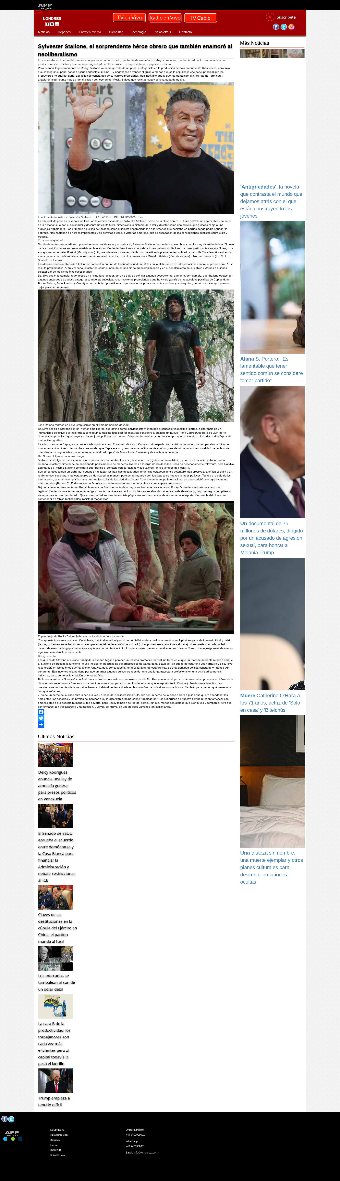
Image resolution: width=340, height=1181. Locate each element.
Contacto (185, 32)
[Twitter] (136, 718)
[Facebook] (136, 712)
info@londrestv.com (146, 1152)
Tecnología (138, 32)
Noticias (44, 32)
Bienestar (116, 32)
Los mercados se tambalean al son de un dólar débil (56, 982)
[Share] (136, 724)
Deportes (64, 32)
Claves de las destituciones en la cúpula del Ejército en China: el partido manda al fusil (57, 928)
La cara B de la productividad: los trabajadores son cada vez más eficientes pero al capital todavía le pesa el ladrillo (54, 1043)
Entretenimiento (90, 32)
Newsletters (162, 32)
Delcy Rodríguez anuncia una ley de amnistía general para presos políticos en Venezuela (57, 786)
